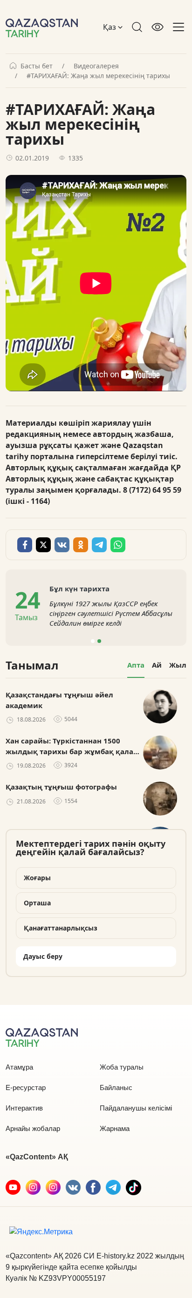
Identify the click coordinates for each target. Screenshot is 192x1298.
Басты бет (37, 66)
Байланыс (116, 1087)
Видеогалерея (96, 66)
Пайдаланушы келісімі (136, 1108)
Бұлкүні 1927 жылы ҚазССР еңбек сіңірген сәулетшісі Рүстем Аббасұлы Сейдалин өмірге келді (110, 613)
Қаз (110, 27)
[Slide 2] (99, 641)
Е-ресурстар (26, 1087)
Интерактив (24, 1108)
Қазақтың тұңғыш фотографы (61, 786)
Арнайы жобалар (33, 1128)
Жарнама (115, 1128)
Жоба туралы (122, 1067)
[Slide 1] (93, 641)
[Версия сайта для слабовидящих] (157, 26)
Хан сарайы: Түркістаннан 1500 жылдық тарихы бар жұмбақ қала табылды (69, 746)
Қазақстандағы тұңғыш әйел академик (59, 700)
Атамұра (19, 1067)
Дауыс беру (42, 956)
